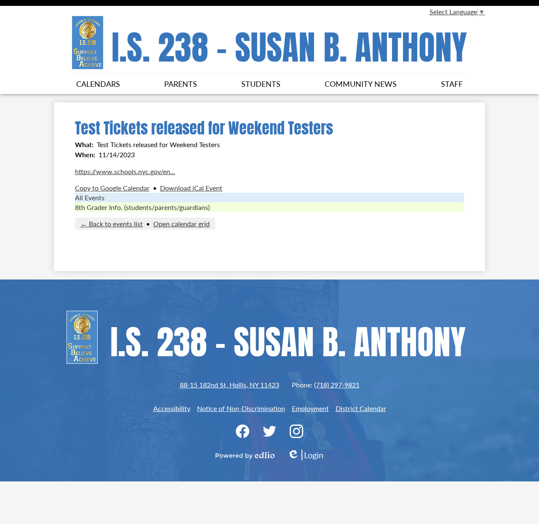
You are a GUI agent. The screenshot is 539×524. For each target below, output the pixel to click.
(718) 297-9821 (337, 385)
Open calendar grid (181, 223)
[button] (98, 83)
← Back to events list (111, 223)
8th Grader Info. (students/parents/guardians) (142, 207)
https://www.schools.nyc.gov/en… (125, 171)
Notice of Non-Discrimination (241, 408)
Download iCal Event (191, 188)
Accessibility (171, 408)
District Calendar (361, 408)
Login (305, 455)
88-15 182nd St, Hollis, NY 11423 (229, 385)
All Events (89, 197)
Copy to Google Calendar (112, 188)
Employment (310, 408)
